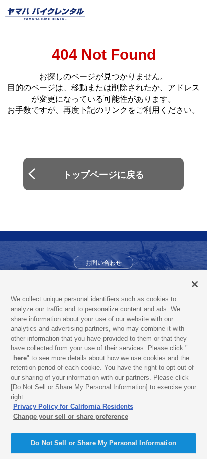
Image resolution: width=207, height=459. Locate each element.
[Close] (195, 284)
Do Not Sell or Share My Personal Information (103, 443)
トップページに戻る (103, 175)
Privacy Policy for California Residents (73, 406)
